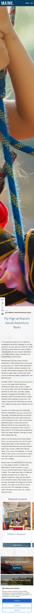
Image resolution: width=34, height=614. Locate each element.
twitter (2, 306)
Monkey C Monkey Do (24, 413)
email (2, 313)
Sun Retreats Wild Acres (14, 441)
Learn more (17, 545)
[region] (17, 599)
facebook (2, 303)
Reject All (17, 610)
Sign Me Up (17, 567)
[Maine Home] (7, 3)
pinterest (2, 310)
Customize (17, 605)
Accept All (17, 600)
